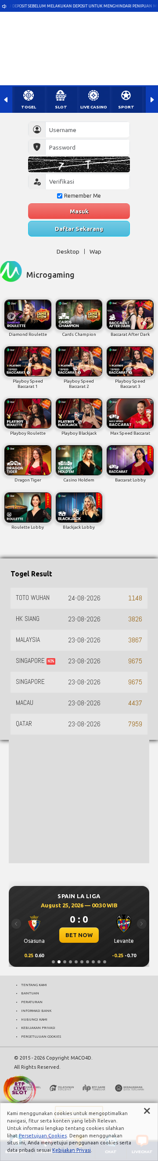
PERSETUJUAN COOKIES (41, 1036)
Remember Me (82, 196)
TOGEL (28, 107)
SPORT (126, 107)
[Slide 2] (59, 962)
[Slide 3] (64, 962)
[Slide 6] (81, 962)
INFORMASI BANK (36, 1010)
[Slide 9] (99, 962)
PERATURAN (32, 1002)
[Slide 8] (93, 962)
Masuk (79, 211)
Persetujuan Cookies (43, 1135)
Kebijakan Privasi (71, 1150)
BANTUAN (30, 993)
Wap (95, 251)
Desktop (68, 251)
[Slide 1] (53, 962)
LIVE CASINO (93, 107)
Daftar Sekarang (79, 228)
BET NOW (79, 935)
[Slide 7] (87, 962)
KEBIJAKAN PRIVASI (38, 1027)
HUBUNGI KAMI (34, 1019)
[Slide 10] (104, 962)
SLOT (61, 107)
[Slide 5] (76, 962)
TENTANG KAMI (34, 985)
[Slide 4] (70, 962)
